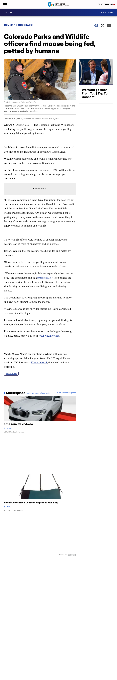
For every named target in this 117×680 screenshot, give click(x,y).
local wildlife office (49, 335)
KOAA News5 (39, 362)
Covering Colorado (18, 25)
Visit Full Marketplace (66, 393)
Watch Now (105, 4)
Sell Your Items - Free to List (38, 393)
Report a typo (11, 374)
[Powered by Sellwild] (72, 555)
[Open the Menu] (4, 4)
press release (44, 277)
